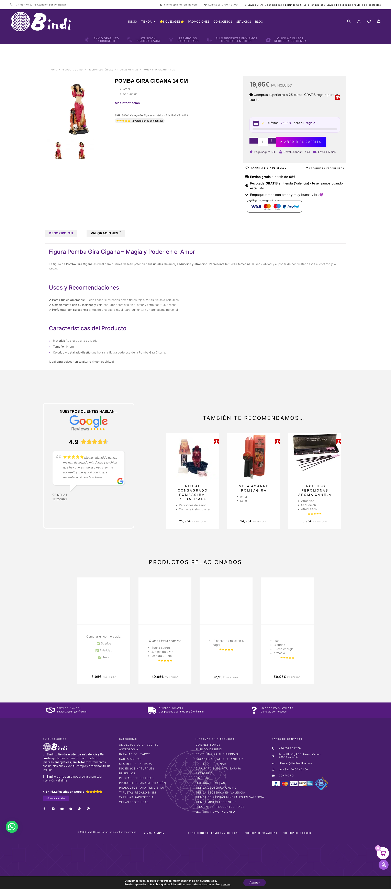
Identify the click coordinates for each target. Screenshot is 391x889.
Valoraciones (106, 233)
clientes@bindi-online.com (181, 4)
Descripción (61, 233)
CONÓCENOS (222, 21)
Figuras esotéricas (100, 69)
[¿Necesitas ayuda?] (254, 710)
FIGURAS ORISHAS (128, 69)
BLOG (259, 21)
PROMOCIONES (198, 21)
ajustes (225, 884)
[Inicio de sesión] (359, 21)
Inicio (53, 69)
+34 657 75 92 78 (25, 4)
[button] (12, 827)
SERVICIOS (243, 21)
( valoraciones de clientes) (147, 120)
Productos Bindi (72, 69)
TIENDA (146, 21)
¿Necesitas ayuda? (277, 708)
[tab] (61, 233)
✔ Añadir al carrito (301, 141)
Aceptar (254, 883)
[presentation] (62, 631)
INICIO (132, 21)
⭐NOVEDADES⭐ (172, 21)
